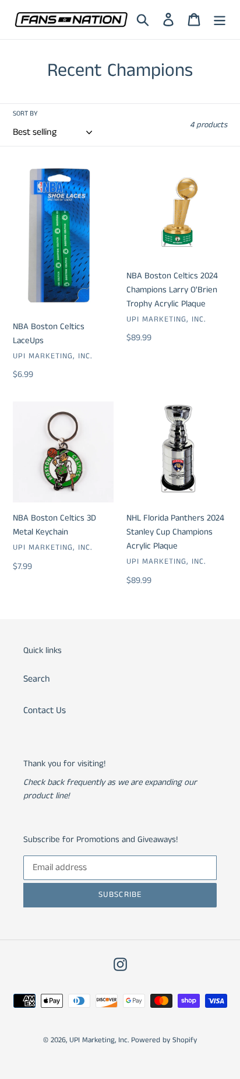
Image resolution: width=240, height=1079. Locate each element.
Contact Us (44, 710)
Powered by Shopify (164, 1040)
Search (36, 679)
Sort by (25, 113)
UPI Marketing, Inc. (99, 1040)
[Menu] (219, 20)
